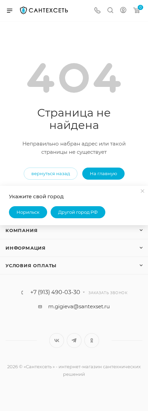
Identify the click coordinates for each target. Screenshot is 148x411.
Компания (22, 230)
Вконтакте (56, 340)
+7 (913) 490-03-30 (55, 292)
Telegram (74, 340)
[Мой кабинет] (123, 11)
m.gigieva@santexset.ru (79, 306)
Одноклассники (91, 340)
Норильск (28, 212)
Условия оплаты (31, 265)
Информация (26, 248)
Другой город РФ (78, 212)
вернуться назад (50, 173)
